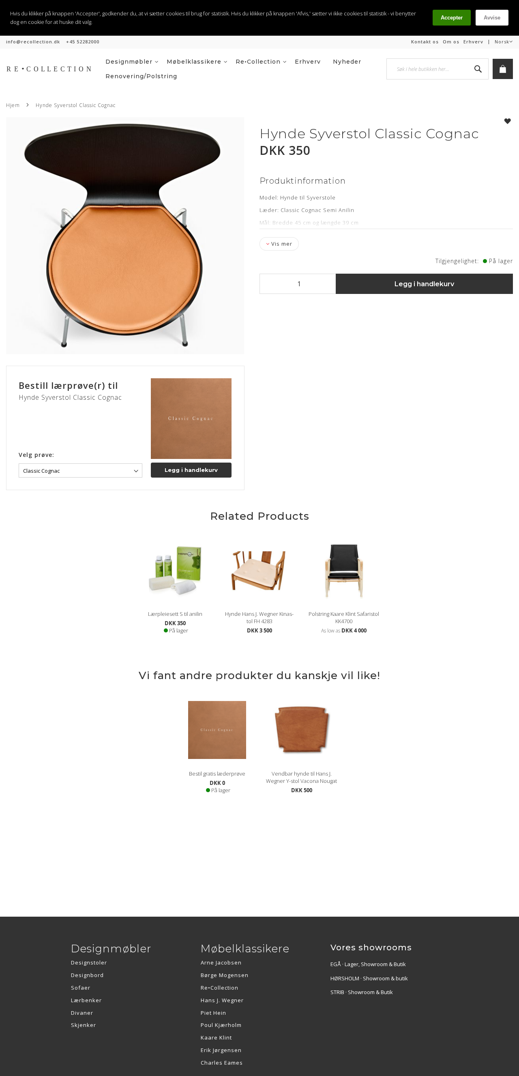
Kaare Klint (216, 1037)
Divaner (82, 1012)
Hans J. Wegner (222, 1000)
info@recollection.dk (33, 42)
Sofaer (80, 987)
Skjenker (83, 1025)
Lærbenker (86, 1000)
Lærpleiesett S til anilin (175, 613)
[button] (504, 41)
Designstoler (89, 962)
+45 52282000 (82, 42)
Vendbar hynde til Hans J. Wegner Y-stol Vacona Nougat (301, 777)
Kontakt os (425, 42)
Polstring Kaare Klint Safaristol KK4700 (344, 617)
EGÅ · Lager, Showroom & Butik (368, 964)
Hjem (13, 105)
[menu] (245, 69)
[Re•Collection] (52, 69)
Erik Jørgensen (221, 1050)
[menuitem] (132, 61)
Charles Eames (222, 1062)
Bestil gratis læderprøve (217, 773)
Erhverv (473, 42)
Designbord (87, 975)
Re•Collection (219, 987)
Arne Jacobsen (221, 962)
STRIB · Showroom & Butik (361, 992)
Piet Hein (213, 1012)
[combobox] (438, 69)
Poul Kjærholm (221, 1025)
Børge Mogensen (225, 975)
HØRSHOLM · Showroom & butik (369, 978)
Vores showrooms (371, 947)
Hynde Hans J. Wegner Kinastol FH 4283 (259, 617)
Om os (451, 42)
